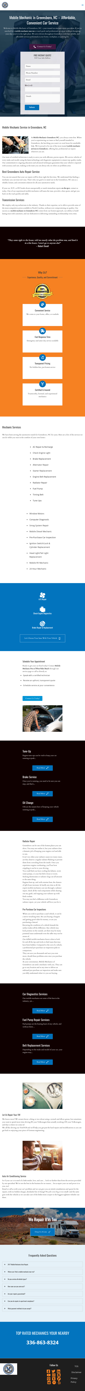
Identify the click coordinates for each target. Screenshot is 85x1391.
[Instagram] (54, 1375)
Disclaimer (76, 1372)
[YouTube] (49, 1375)
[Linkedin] (58, 1371)
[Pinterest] (49, 1379)
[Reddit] (49, 1382)
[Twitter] (53, 1371)
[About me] (54, 1382)
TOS (76, 1366)
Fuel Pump (38, 488)
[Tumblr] (54, 1379)
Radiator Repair (40, 482)
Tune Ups (37, 500)
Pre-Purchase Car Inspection (42, 537)
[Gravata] (59, 1379)
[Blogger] (59, 1375)
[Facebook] (48, 1371)
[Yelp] (59, 1382)
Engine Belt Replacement (44, 476)
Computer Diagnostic (39, 519)
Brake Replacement (42, 458)
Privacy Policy (74, 1380)
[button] (42, 46)
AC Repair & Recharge (43, 447)
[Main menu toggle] (82, 5)
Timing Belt (38, 494)
